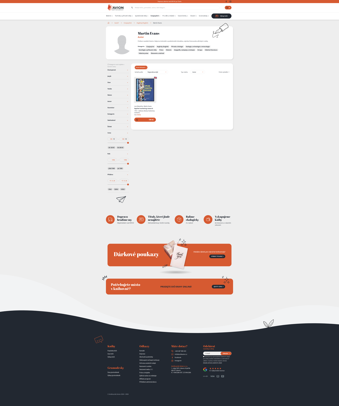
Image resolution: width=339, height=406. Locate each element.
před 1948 (112, 168)
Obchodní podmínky (146, 357)
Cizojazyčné (155, 16)
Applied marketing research (143, 108)
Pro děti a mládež (168, 16)
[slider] (128, 143)
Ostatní (192, 16)
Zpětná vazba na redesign (148, 376)
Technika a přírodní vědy (123, 16)
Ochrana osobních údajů (147, 363)
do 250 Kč (120, 147)
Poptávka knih (112, 351)
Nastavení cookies (145, 366)
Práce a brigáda (144, 372)
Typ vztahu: (184, 72)
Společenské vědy (141, 16)
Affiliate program (145, 379)
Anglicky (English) (142, 23)
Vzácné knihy (182, 16)
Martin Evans (148, 106)
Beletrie (108, 16)
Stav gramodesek (113, 372)
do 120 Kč (111, 147)
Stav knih (111, 354)
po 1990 (120, 168)
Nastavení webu (146, 369)
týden (116, 189)
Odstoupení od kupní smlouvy (149, 360)
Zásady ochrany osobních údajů (212, 363)
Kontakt (142, 351)
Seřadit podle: (139, 72)
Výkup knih (111, 357)
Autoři (117, 23)
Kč (114, 139)
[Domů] (109, 23)
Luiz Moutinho (138, 106)
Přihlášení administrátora (147, 382)
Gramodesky (203, 16)
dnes (110, 189)
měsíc (123, 189)
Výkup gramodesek (114, 375)
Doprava (142, 354)
